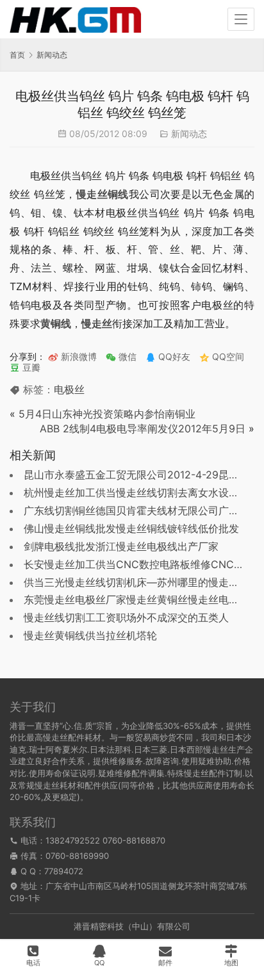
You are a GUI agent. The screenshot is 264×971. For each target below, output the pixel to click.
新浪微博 (77, 356)
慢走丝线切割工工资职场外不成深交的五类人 (126, 617)
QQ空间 (227, 356)
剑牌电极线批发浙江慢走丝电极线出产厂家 (121, 546)
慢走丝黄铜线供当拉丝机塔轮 (90, 635)
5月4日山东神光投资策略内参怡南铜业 (107, 413)
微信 (121, 356)
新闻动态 (189, 133)
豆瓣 (30, 367)
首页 (17, 55)
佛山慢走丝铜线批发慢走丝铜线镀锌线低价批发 (131, 528)
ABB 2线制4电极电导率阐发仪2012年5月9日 (142, 428)
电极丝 (69, 389)
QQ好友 (173, 356)
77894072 (63, 871)
